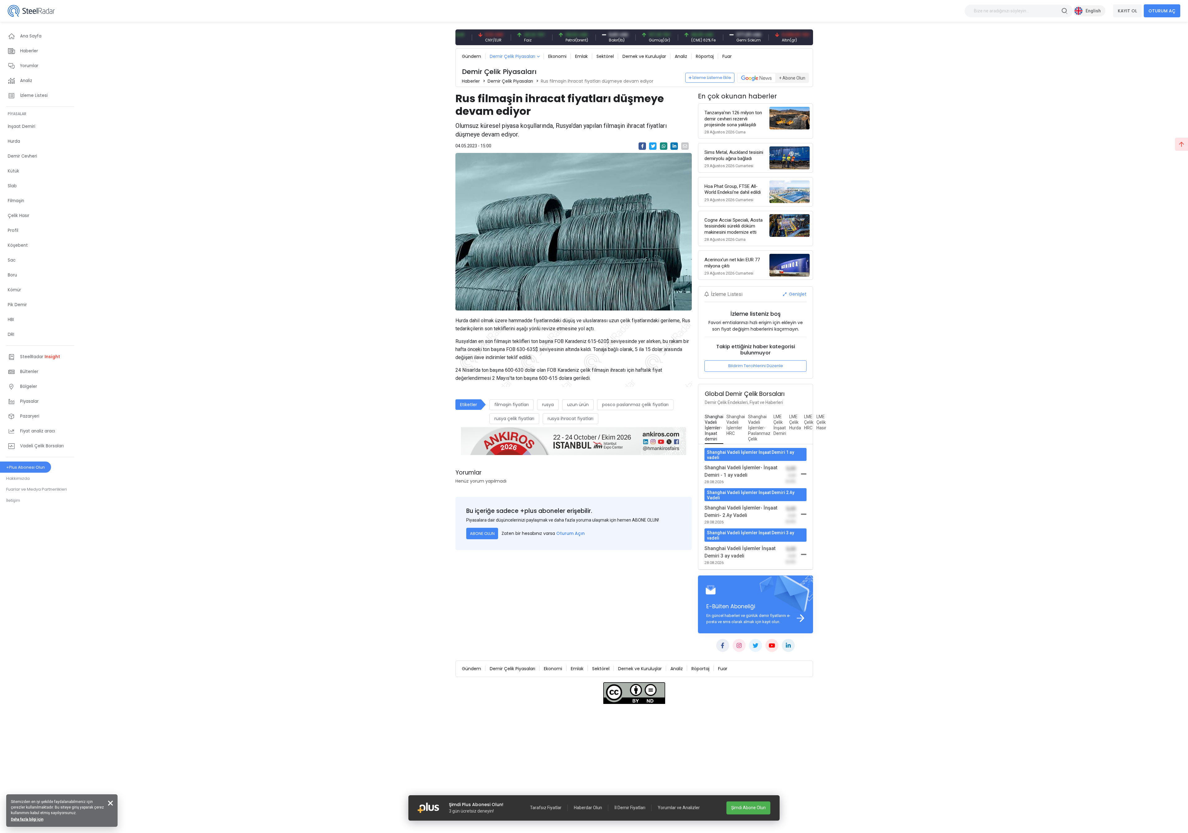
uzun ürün (578, 404)
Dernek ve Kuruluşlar (644, 56)
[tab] (714, 428)
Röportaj (705, 56)
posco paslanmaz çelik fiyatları (635, 404)
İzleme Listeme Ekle (711, 77)
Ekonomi (557, 56)
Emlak (581, 56)
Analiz (681, 56)
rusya (548, 404)
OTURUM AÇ (1162, 11)
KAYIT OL (1127, 11)
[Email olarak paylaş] (685, 146)
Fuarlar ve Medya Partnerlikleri (36, 489)
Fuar (727, 56)
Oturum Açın (570, 533)
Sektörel (605, 56)
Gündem (471, 56)
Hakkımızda (18, 478)
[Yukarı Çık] (1181, 144)
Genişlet (797, 294)
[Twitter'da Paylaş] (652, 146)
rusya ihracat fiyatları (570, 418)
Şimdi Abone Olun (748, 807)
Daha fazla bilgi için (27, 819)
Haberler (471, 81)
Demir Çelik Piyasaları (512, 56)
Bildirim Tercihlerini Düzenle (755, 366)
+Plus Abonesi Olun (25, 467)
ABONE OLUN (482, 533)
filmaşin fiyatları (511, 404)
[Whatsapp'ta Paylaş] (663, 146)
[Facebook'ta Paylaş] (642, 146)
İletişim (13, 500)
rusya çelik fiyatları (514, 418)
